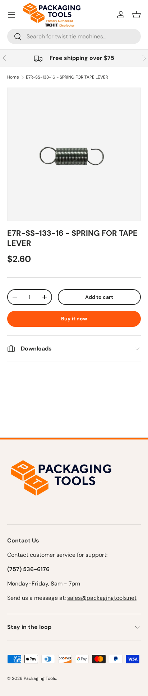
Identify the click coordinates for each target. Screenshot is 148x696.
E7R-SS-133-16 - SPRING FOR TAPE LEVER (67, 77)
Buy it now (74, 318)
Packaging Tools (40, 678)
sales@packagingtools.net (102, 598)
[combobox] (74, 36)
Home (13, 77)
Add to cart (99, 297)
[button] (136, 15)
